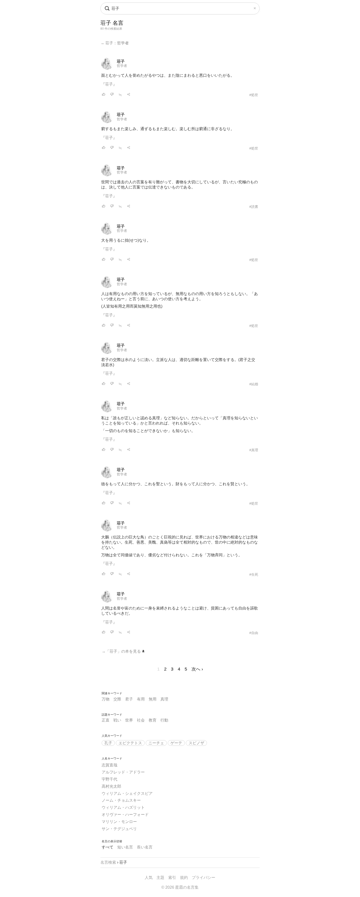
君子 (129, 699)
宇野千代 (109, 779)
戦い (117, 720)
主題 (160, 877)
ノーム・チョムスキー (121, 800)
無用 (152, 699)
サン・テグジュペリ (119, 829)
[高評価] (103, 95)
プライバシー (203, 877)
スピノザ (196, 743)
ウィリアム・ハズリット (123, 807)
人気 (149, 877)
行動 (164, 720)
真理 (164, 699)
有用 (141, 699)
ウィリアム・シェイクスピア (127, 793)
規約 (184, 877)
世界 (129, 720)
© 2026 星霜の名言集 (180, 887)
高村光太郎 (111, 786)
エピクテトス (130, 743)
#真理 (253, 450)
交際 (117, 699)
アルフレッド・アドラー (123, 772)
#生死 (253, 574)
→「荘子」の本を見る (122, 651)
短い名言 (125, 847)
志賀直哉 (109, 765)
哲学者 (122, 66)
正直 (105, 720)
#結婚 (253, 384)
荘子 (121, 61)
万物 (105, 699)
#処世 (253, 95)
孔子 (108, 743)
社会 (141, 720)
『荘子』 (109, 84)
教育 (152, 720)
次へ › (197, 669)
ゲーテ (176, 743)
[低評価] (112, 95)
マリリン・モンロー (119, 822)
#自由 (253, 633)
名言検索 (108, 862)
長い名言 (145, 847)
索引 (172, 877)
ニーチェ (156, 743)
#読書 (253, 207)
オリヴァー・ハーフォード (125, 814)
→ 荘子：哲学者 (114, 43)
